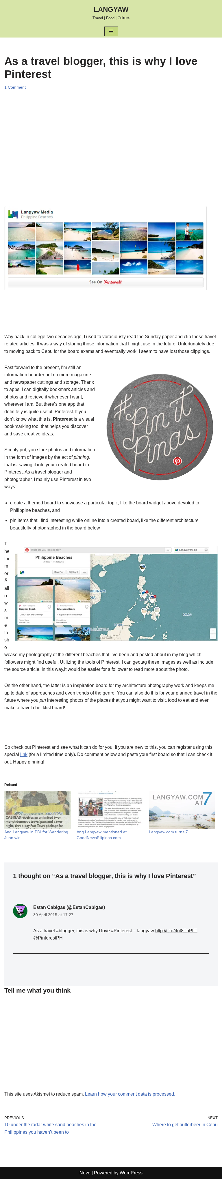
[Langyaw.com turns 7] (182, 810)
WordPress (131, 1172)
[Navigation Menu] (111, 31)
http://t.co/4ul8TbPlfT (176, 930)
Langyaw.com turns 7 (168, 832)
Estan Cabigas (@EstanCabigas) (69, 907)
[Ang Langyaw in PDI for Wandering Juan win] (37, 810)
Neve (84, 1172)
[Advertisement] (111, 148)
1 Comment (15, 87)
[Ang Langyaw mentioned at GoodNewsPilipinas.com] (110, 810)
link (23, 754)
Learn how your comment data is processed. (130, 1094)
